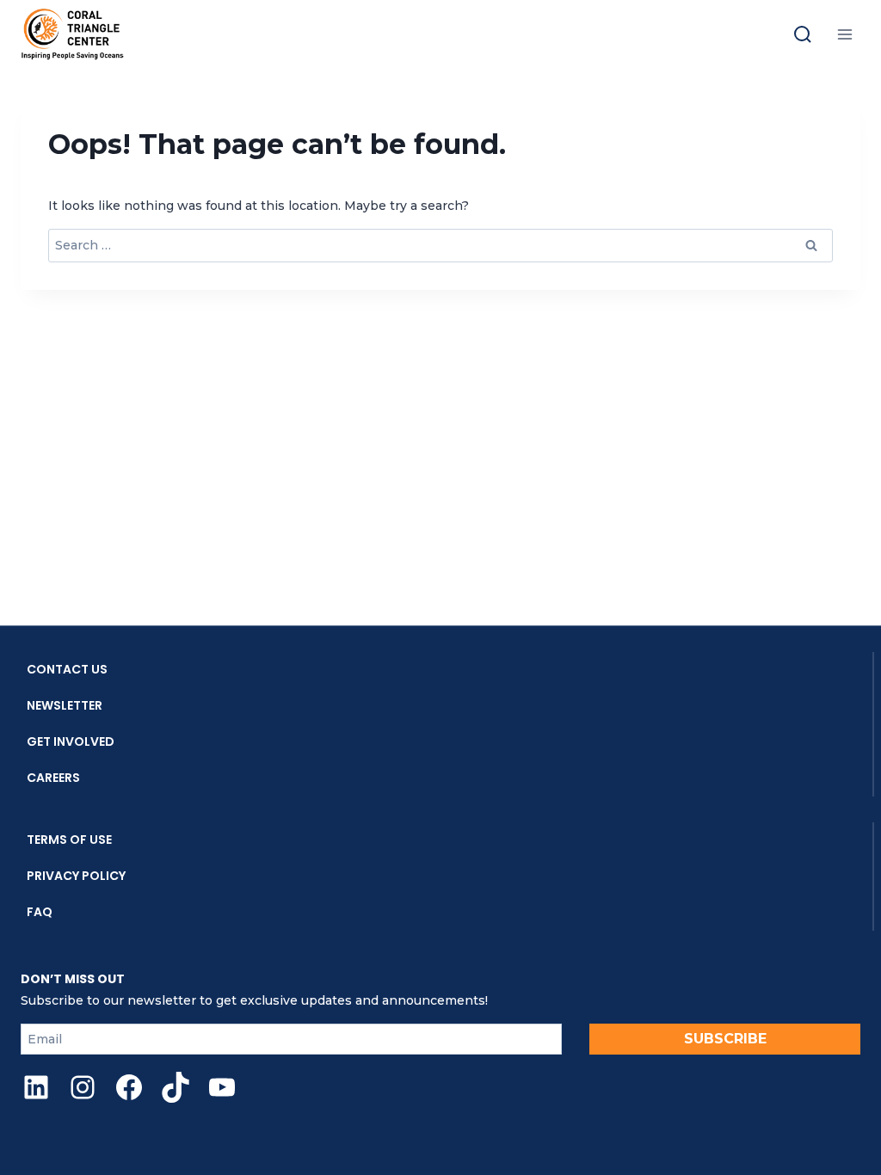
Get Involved (70, 741)
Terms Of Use (69, 839)
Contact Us (67, 669)
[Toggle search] (803, 34)
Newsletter (64, 705)
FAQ (39, 911)
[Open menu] (844, 34)
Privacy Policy (76, 875)
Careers (53, 777)
